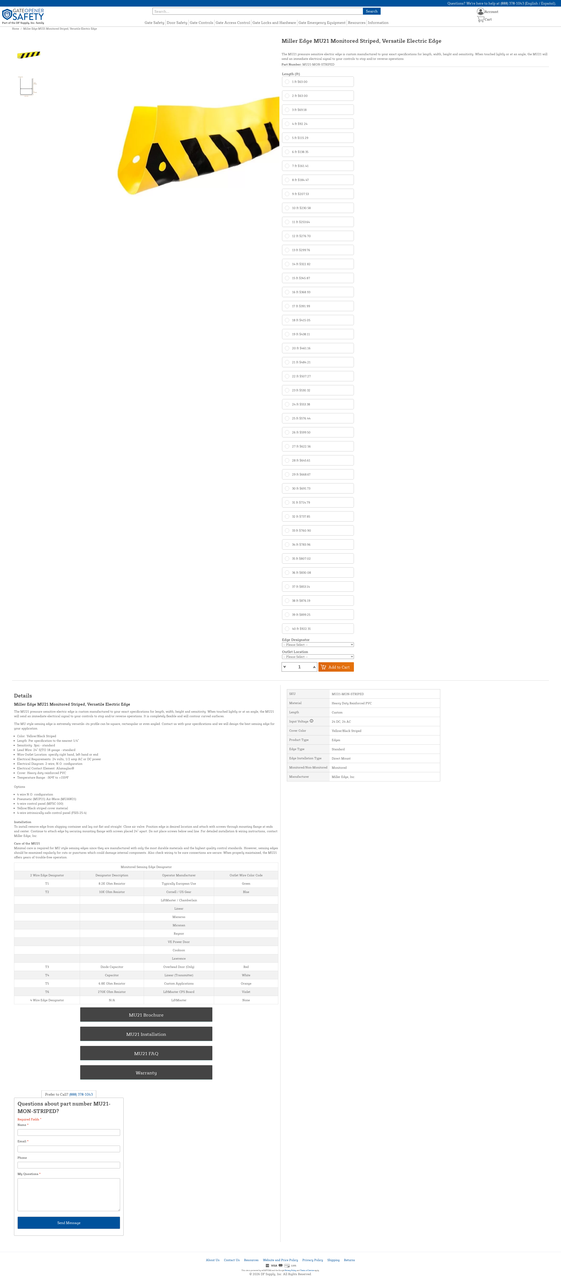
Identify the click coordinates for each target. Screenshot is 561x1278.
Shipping (333, 1260)
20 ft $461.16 (301, 348)
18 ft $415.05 (301, 320)
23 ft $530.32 (301, 390)
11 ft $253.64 (301, 222)
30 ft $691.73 (301, 488)
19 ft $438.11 (301, 334)
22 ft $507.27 (301, 376)
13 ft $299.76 (301, 250)
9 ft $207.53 (300, 194)
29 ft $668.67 (301, 474)
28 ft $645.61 (301, 460)
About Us (213, 1260)
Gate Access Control (233, 22)
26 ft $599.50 (301, 432)
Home (15, 28)
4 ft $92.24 (299, 124)
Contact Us (232, 1260)
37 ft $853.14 (301, 586)
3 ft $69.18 (299, 110)
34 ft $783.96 (301, 544)
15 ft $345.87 (301, 278)
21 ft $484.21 (301, 362)
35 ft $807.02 (301, 558)
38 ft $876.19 (301, 600)
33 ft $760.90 (301, 530)
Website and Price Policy (280, 1260)
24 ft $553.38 (301, 404)
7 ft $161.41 (300, 166)
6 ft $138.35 (300, 152)
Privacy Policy (312, 1260)
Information (378, 22)
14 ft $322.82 (301, 264)
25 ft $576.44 (301, 418)
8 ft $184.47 (300, 180)
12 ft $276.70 (301, 236)
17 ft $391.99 (301, 306)
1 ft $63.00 (299, 81)
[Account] (481, 11)
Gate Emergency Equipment (322, 22)
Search (372, 11)
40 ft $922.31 (301, 628)
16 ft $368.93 (301, 292)
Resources (357, 22)
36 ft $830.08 (301, 572)
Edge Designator (296, 639)
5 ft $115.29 (300, 138)
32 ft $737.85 (301, 516)
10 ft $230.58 (301, 208)
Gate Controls (201, 22)
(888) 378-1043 (80, 1094)
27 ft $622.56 (301, 446)
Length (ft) (291, 74)
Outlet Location (295, 652)
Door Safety (177, 22)
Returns (349, 1260)
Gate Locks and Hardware (274, 22)
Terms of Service (307, 1270)
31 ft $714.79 (301, 502)
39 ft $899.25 (301, 614)
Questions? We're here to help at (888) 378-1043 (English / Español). (501, 3)
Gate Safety (154, 22)
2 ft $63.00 (300, 96)
